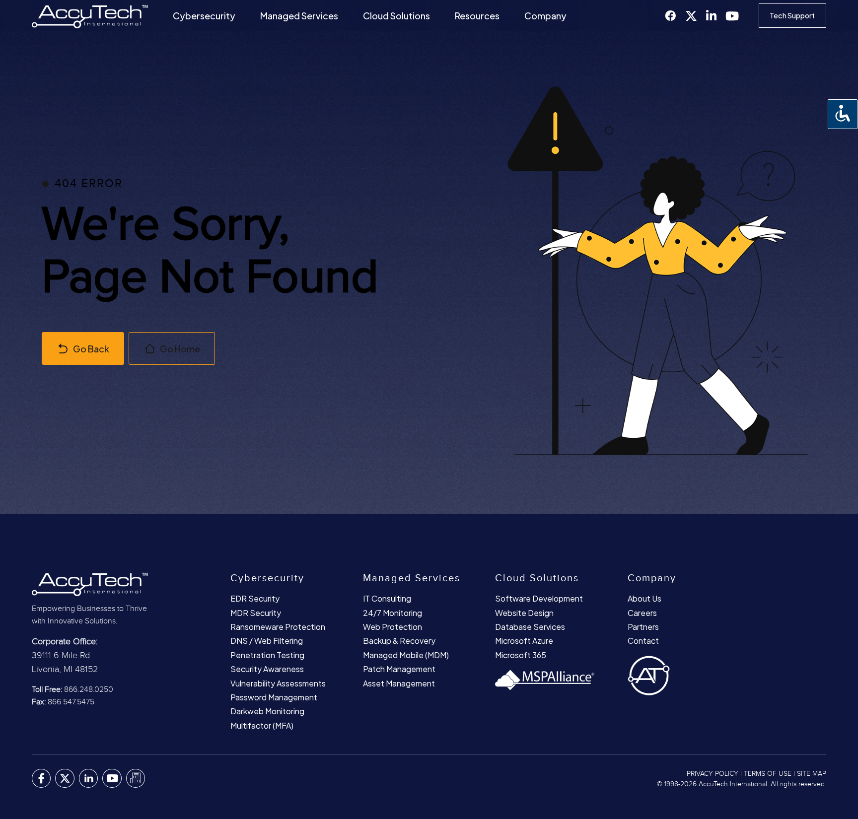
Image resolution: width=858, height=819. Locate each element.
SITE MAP (811, 774)
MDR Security (255, 613)
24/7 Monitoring (392, 613)
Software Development (539, 598)
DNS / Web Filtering (266, 640)
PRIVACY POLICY (712, 774)
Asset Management (399, 683)
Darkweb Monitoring (267, 711)
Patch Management (399, 669)
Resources (477, 15)
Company (545, 15)
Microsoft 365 (520, 655)
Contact (643, 640)
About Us (644, 598)
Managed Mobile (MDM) (406, 655)
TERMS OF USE (767, 774)
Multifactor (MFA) (261, 725)
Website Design (524, 613)
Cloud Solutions (396, 15)
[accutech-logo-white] (106, 583)
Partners (643, 626)
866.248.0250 (88, 689)
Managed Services (299, 15)
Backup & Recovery (399, 640)
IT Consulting (387, 598)
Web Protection (392, 626)
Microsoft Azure (524, 640)
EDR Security (255, 598)
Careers (642, 613)
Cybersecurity (204, 15)
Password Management (273, 697)
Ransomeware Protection (277, 626)
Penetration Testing (267, 655)
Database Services (530, 626)
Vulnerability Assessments (278, 683)
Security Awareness (267, 669)
